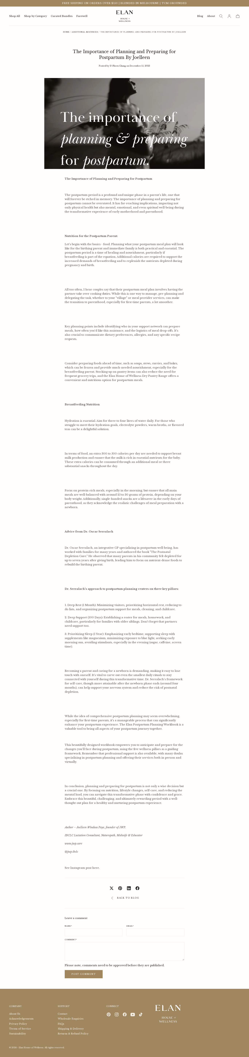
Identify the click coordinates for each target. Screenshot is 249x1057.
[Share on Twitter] (112, 888)
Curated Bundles (62, 16)
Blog (200, 16)
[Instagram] (117, 1014)
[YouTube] (133, 1014)
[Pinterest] (109, 1014)
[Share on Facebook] (137, 888)
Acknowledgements (21, 1018)
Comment (71, 940)
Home (66, 32)
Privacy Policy (18, 1023)
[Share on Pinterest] (120, 888)
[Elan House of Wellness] (168, 1014)
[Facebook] (125, 1014)
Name (68, 926)
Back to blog (128, 898)
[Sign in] (229, 16)
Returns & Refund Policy (73, 1033)
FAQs (61, 1023)
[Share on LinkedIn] (129, 888)
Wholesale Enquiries (70, 1018)
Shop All (14, 16)
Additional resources (85, 32)
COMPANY (15, 1006)
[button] (221, 16)
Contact (62, 1013)
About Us (14, 1013)
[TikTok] (141, 1014)
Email (130, 926)
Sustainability (17, 1033)
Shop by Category (35, 16)
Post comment (83, 974)
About (211, 16)
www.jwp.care (73, 843)
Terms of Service (20, 1028)
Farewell (81, 16)
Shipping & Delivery (71, 1028)
